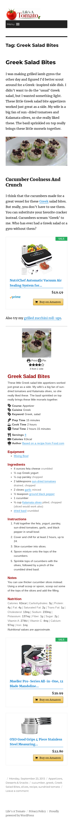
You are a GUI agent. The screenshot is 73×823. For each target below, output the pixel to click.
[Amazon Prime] (36, 297)
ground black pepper (42, 493)
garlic (28, 489)
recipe (33, 786)
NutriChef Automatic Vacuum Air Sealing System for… (36, 282)
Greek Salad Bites (31, 62)
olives (24, 786)
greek (50, 782)
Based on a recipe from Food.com (43, 443)
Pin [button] (43, 360)
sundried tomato (49, 786)
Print (34, 360)
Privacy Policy (37, 811)
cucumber (38, 782)
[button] (10, 24)
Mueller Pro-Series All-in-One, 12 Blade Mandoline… (36, 683)
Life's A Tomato (15, 811)
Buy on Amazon (50, 302)
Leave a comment (17, 790)
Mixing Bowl (21, 455)
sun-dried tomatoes (44, 481)
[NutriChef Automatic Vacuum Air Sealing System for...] (36, 259)
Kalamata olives (32, 502)
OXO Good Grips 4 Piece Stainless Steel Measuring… (36, 741)
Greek (43, 201)
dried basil (20, 510)
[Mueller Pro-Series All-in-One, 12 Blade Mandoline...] (36, 660)
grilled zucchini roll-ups (42, 318)
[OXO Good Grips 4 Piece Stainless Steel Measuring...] (36, 725)
